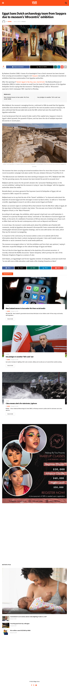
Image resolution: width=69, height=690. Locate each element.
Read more (11, 319)
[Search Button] (66, 3)
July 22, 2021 (13, 625)
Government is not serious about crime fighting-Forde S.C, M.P (28, 616)
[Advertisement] (34, 651)
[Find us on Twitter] (33, 685)
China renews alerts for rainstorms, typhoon (21, 403)
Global (8, 9)
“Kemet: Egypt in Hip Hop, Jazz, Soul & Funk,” (30, 82)
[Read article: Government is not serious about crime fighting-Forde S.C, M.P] (5, 618)
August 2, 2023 (7, 612)
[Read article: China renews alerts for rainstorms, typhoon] (34, 388)
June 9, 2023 (17, 21)
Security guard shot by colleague (19, 623)
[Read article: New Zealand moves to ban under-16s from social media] (34, 293)
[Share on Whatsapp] (55, 66)
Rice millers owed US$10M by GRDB (20, 630)
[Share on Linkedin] (58, 66)
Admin (9, 21)
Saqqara (35, 76)
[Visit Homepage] (34, 3)
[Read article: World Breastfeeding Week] (34, 591)
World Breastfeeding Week (11, 610)
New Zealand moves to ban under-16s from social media (25, 308)
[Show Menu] (3, 3)
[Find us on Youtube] (36, 685)
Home (3, 9)
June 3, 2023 (13, 618)
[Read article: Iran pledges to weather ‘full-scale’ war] (34, 341)
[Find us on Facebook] (31, 685)
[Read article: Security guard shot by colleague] (5, 625)
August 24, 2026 (15, 311)
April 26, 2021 (14, 632)
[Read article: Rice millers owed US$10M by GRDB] (5, 632)
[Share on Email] (62, 66)
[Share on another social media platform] (65, 66)
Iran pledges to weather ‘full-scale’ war (48, 97)
